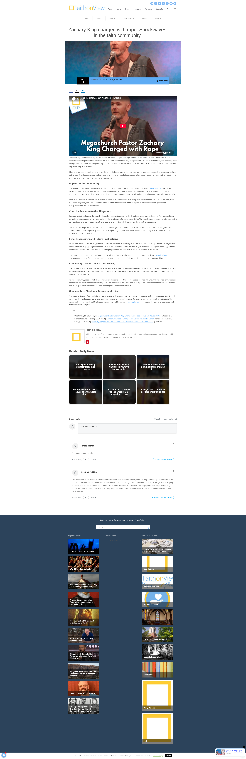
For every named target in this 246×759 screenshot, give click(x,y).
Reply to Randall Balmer (164, 459)
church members (156, 188)
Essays (119, 9)
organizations (161, 255)
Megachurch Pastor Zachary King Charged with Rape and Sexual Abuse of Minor (130, 316)
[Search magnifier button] (148, 527)
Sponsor (130, 520)
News (127, 9)
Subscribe (159, 9)
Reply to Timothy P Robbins (163, 497)
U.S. (121, 80)
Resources (148, 9)
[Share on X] (77, 91)
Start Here (103, 520)
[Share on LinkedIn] (83, 91)
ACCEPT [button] (168, 756)
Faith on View (97, 80)
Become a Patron (120, 520)
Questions (137, 9)
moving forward (134, 302)
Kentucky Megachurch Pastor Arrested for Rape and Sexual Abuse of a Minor (122, 322)
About (110, 9)
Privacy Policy (139, 520)
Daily (111, 80)
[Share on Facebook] (71, 91)
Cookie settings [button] (158, 756)
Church (105, 80)
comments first (170, 419)
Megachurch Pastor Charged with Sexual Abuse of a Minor (130, 319)
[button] (175, 9)
